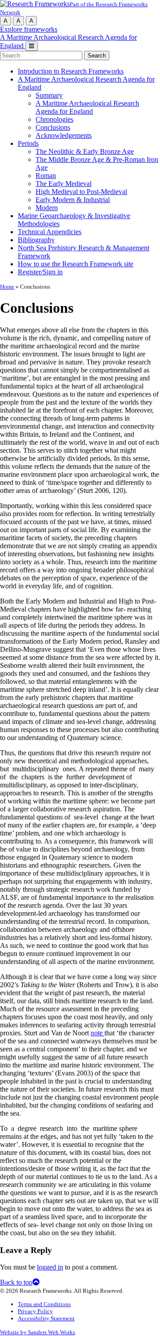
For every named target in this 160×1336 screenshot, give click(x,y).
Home (7, 286)
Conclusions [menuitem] (53, 127)
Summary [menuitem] (49, 95)
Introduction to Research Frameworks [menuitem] (71, 71)
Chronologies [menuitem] (54, 119)
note (97, 1033)
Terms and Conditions (44, 1304)
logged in (50, 1267)
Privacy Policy (35, 1311)
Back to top (16, 1282)
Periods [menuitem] (28, 143)
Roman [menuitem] (46, 175)
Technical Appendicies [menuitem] (49, 232)
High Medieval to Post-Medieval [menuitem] (81, 191)
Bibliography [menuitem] (36, 240)
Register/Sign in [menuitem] (40, 272)
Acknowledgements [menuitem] (64, 135)
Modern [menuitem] (47, 207)
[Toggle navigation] (31, 46)
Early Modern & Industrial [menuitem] (73, 199)
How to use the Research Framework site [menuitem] (75, 264)
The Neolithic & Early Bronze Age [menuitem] (85, 151)
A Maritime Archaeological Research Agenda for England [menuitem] (87, 107)
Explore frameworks (28, 29)
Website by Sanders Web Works (37, 1332)
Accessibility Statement (46, 1318)
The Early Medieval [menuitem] (64, 183)
